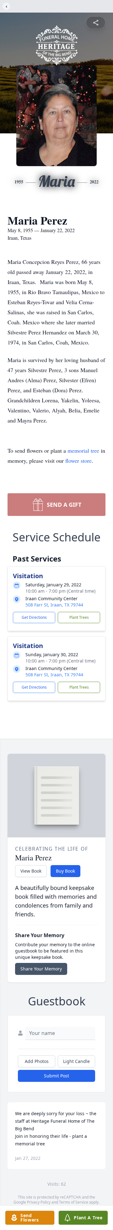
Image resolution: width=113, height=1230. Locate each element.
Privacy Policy (39, 1202)
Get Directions (34, 617)
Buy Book (65, 871)
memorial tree (83, 450)
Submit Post (56, 1076)
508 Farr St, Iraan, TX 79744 (54, 605)
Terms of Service (73, 1202)
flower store (78, 460)
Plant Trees (79, 617)
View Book (30, 871)
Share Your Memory (41, 969)
